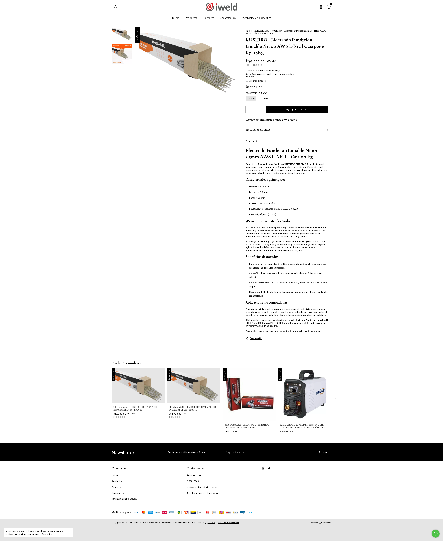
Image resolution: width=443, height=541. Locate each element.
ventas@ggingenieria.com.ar (202, 487)
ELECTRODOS (261, 31)
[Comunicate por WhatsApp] (436, 534)
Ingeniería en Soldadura (256, 18)
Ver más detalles (257, 81)
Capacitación (228, 18)
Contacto (208, 18)
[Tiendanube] (320, 523)
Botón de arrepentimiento (228, 523)
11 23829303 (193, 481)
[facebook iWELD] (269, 468)
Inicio (175, 18)
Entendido (47, 534)
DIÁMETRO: (256, 93)
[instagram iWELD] (263, 468)
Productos (191, 18)
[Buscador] (115, 7)
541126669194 (194, 475)
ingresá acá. (210, 523)
